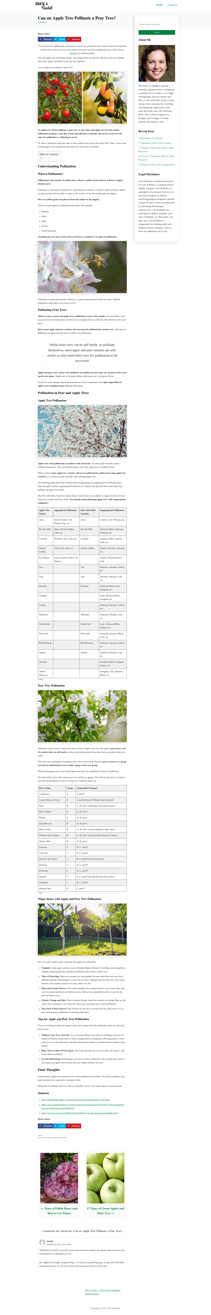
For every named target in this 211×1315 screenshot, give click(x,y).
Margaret (43, 22)
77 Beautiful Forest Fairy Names (154, 143)
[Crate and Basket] (44, 5)
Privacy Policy (91, 1290)
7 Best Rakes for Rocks (150, 138)
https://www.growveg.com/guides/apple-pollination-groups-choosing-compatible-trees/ (80, 1113)
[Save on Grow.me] (83, 39)
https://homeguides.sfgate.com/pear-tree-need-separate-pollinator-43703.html (76, 1100)
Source (40, 679)
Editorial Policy (92, 1294)
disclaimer (74, 53)
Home (39, 1137)
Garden (40, 1135)
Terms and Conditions (110, 1290)
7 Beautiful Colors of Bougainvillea (156, 164)
